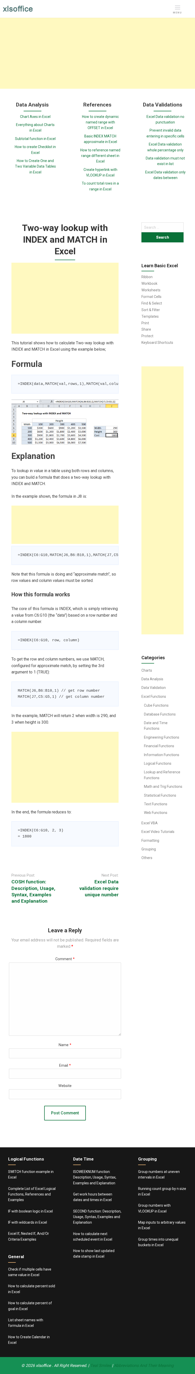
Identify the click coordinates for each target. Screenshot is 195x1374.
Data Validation (153, 688)
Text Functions (155, 804)
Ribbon (147, 277)
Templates (150, 316)
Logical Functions (157, 763)
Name (65, 1045)
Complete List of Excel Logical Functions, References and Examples (32, 1194)
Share (146, 329)
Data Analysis (152, 679)
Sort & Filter (150, 310)
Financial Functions (159, 746)
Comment (65, 959)
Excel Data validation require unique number (99, 888)
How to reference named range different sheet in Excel (100, 156)
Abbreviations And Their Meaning (144, 1365)
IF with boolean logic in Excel (30, 1211)
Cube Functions (156, 705)
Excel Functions (153, 696)
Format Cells (151, 297)
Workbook (149, 283)
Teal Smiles (100, 1365)
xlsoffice (44, 1365)
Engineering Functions (161, 737)
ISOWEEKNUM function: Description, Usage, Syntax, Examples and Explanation (94, 1177)
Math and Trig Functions (163, 786)
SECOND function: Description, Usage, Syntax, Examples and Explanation (97, 1217)
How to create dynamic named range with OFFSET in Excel (100, 122)
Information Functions (161, 755)
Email (65, 1065)
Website (65, 1086)
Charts (146, 670)
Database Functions (160, 714)
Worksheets (150, 290)
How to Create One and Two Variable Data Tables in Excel (35, 166)
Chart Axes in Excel (35, 117)
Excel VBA (149, 823)
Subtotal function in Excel (35, 139)
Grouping (148, 849)
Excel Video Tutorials (157, 832)
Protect (147, 336)
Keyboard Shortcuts (157, 343)
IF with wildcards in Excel (27, 1222)
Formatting (150, 840)
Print (145, 323)
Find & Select (151, 303)
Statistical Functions (160, 795)
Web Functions (155, 813)
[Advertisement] (97, 53)
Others (146, 858)
